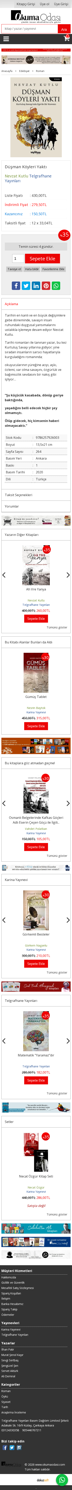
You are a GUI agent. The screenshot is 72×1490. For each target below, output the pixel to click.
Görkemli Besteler (36, 934)
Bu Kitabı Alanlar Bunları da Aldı (28, 642)
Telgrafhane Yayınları (36, 605)
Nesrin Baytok (36, 708)
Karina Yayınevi (36, 712)
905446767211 (31, 1430)
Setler (9, 1122)
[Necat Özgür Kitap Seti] (36, 1135)
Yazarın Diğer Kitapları (21, 534)
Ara (64, 30)
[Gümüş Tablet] (36, 655)
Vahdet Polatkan (36, 829)
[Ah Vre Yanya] (36, 547)
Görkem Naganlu (36, 945)
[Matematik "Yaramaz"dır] (36, 1013)
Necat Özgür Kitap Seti (36, 1176)
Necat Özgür (36, 1187)
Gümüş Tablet (36, 697)
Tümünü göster (57, 627)
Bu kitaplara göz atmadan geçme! (30, 763)
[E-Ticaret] (43, 1479)
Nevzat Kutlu (36, 600)
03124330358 (10, 1430)
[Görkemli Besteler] (36, 893)
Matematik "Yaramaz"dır (36, 1055)
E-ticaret (29, 1479)
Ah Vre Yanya (36, 589)
